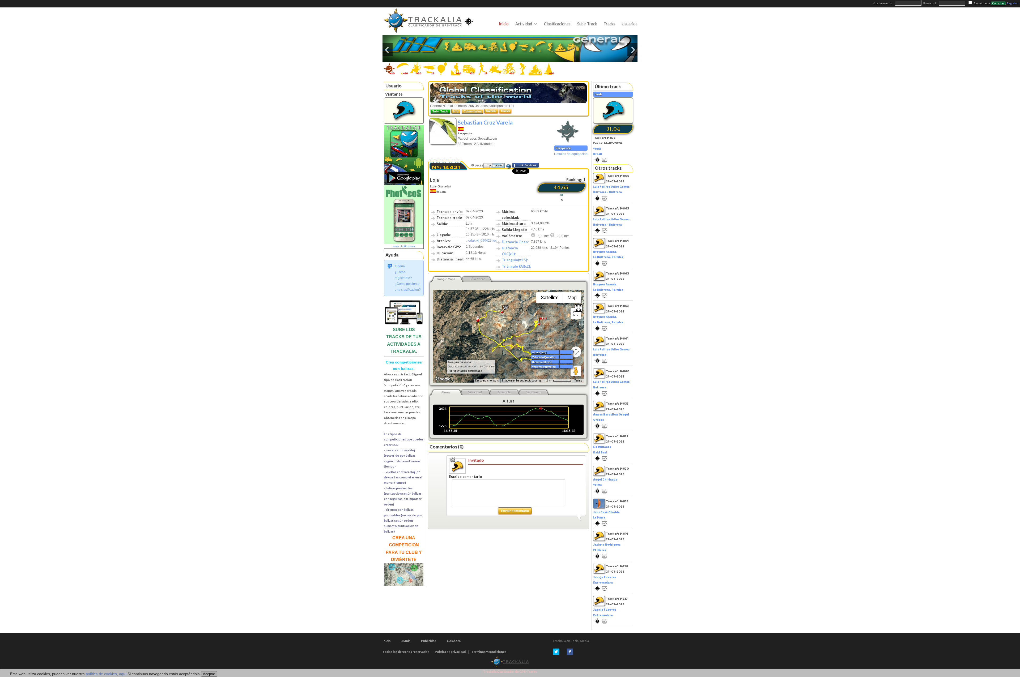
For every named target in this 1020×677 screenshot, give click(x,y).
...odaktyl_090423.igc (481, 240)
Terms (578, 380)
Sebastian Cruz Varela (485, 122)
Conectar (998, 3)
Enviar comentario (515, 511)
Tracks (609, 23)
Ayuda (405, 641)
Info (455, 111)
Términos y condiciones (488, 652)
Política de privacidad (450, 652)
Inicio (504, 23)
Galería (491, 111)
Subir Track (587, 23)
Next (632, 49)
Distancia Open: (515, 242)
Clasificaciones (557, 23)
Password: (930, 3)
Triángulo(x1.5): (515, 260)
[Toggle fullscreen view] (576, 313)
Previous (387, 49)
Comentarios (473, 111)
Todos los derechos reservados (405, 652)
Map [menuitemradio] (572, 297)
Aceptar (209, 674)
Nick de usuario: (883, 3)
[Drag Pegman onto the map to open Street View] (576, 371)
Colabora (454, 641)
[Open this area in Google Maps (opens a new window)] (443, 379)
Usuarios (630, 23)
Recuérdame (982, 3)
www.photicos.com (404, 246)
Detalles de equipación (571, 154)
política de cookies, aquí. (107, 674)
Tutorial (400, 266)
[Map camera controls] (576, 351)
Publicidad (428, 641)
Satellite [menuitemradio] (550, 297)
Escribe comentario (465, 476)
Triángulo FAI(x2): (516, 266)
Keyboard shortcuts (487, 380)
